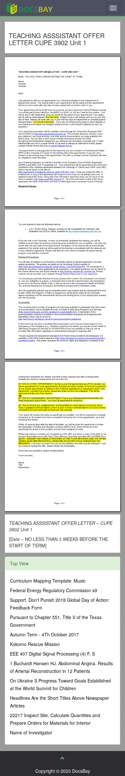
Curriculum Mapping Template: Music (48, 580)
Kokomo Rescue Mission (35, 644)
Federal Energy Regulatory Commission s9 (53, 590)
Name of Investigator (31, 732)
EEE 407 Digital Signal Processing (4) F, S (52, 653)
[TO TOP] (62, 758)
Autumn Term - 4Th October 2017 (44, 634)
